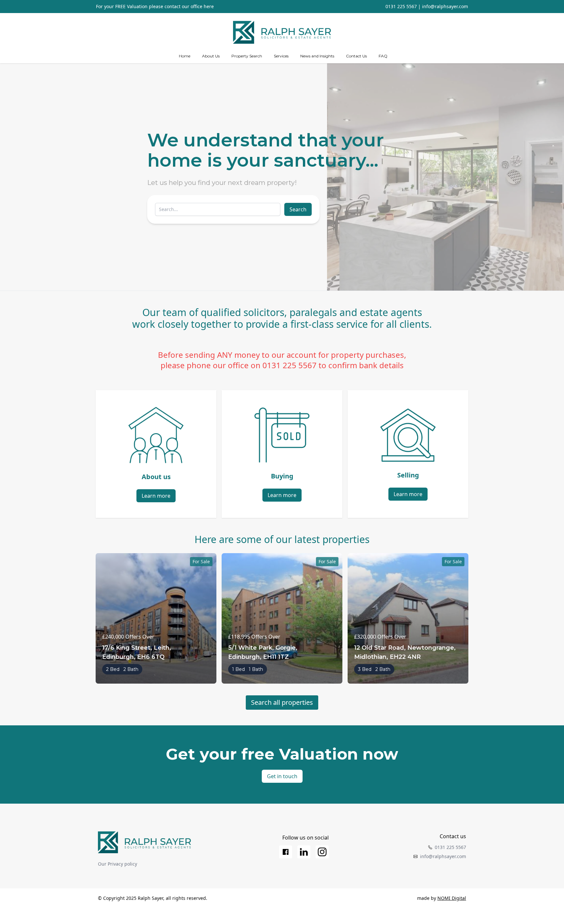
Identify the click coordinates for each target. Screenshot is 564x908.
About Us (211, 55)
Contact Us (356, 55)
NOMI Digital (451, 898)
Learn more (156, 495)
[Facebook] (285, 851)
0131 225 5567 (401, 6)
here (209, 6)
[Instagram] (322, 851)
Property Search (246, 55)
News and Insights (317, 55)
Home (184, 55)
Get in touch (282, 776)
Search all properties (282, 702)
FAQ (383, 55)
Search (298, 209)
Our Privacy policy (117, 864)
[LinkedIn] (303, 851)
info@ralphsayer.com (445, 6)
